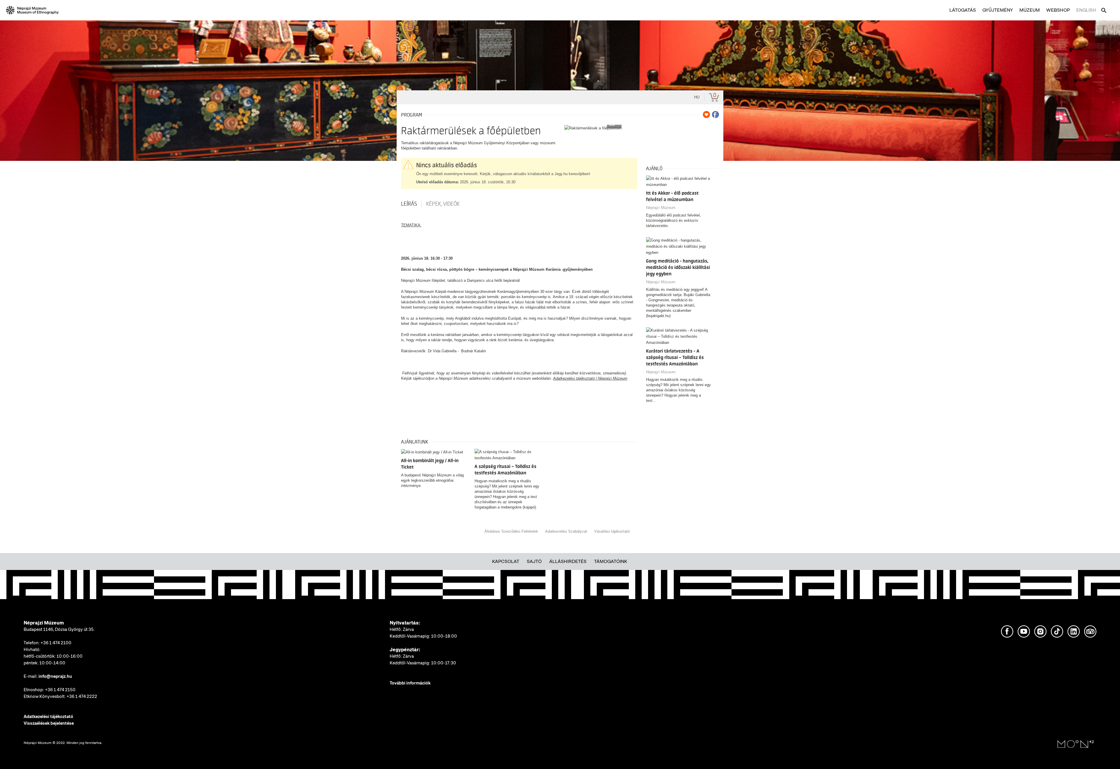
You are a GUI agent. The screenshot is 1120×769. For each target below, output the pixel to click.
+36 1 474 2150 (60, 690)
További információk (410, 683)
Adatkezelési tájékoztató (48, 716)
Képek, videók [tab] (443, 204)
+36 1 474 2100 (56, 643)
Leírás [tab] (409, 204)
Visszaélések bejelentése (49, 723)
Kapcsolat (505, 561)
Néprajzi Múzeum (661, 207)
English (1086, 10)
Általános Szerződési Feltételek (511, 531)
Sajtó (534, 561)
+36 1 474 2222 (81, 696)
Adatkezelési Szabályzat (566, 531)
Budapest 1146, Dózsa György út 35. (59, 629)
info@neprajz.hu (55, 676)
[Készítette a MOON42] (1075, 744)
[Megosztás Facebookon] (715, 114)
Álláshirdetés (568, 561)
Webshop (1058, 10)
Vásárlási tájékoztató (612, 531)
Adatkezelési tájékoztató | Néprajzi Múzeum (590, 378)
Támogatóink (610, 561)
